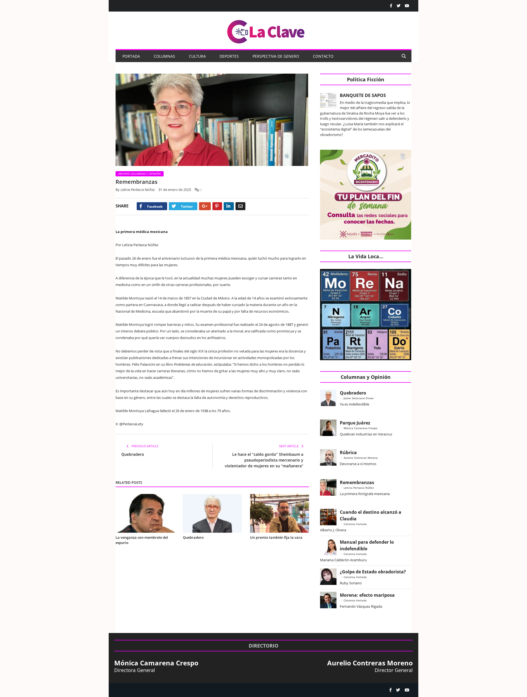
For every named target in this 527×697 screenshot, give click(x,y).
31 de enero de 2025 (174, 189)
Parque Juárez (355, 423)
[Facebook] (391, 5)
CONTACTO (323, 56)
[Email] (240, 206)
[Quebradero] (212, 513)
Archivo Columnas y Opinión (139, 174)
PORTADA (131, 56)
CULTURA (197, 56)
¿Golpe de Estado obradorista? (373, 572)
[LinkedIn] (229, 206)
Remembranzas (357, 482)
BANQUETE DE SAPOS (363, 95)
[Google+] (205, 206)
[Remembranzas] (212, 120)
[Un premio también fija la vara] (279, 513)
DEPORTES (229, 56)
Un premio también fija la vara (276, 537)
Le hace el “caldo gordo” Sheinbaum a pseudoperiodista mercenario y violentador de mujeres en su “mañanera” (264, 460)
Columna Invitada (355, 524)
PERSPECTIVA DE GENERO (276, 56)
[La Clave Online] (266, 31)
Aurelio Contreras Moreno (361, 458)
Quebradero (132, 454)
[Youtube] (407, 5)
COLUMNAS (164, 56)
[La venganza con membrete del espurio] (145, 513)
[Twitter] (398, 5)
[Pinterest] (217, 206)
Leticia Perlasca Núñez (137, 189)
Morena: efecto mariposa (367, 595)
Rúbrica (348, 452)
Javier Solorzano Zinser (359, 398)
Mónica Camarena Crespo (360, 428)
